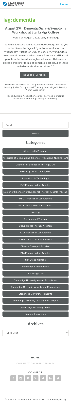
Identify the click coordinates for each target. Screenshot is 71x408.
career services (44, 96)
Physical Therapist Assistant (35, 246)
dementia (59, 96)
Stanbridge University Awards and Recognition (35, 287)
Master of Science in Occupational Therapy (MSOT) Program (35, 192)
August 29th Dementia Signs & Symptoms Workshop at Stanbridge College (35, 30)
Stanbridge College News (35, 267)
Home (64, 4)
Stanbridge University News (35, 307)
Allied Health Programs (35, 151)
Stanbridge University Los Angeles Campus (35, 301)
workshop (52, 98)
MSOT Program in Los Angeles (35, 199)
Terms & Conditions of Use (35, 399)
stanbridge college (36, 98)
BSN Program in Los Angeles (35, 171)
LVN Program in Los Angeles (35, 185)
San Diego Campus (35, 260)
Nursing (36, 212)
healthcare (19, 98)
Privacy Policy (59, 399)
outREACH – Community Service (35, 239)
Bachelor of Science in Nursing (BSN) (35, 165)
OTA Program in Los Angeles (35, 233)
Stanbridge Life (36, 273)
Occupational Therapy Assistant (35, 226)
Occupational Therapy (31, 87)
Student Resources (35, 314)
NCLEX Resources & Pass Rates (35, 205)
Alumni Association (25, 96)
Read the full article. (34, 75)
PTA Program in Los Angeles (35, 253)
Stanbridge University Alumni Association (35, 280)
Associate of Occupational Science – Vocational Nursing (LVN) (35, 158)
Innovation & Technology (35, 178)
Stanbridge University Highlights (35, 294)
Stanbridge (53, 37)
